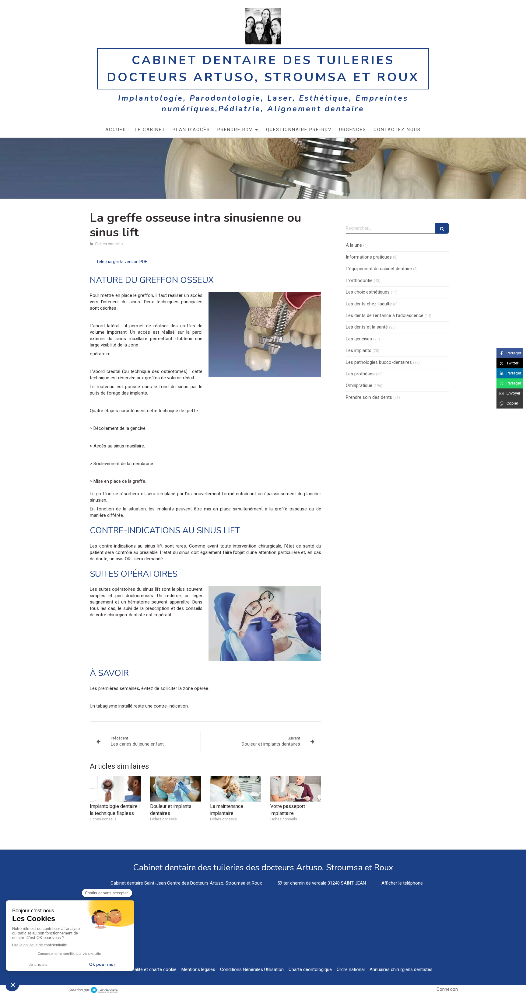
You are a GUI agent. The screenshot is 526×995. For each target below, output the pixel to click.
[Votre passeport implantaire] (295, 789)
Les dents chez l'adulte (369, 304)
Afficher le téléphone (402, 883)
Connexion (447, 989)
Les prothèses (360, 374)
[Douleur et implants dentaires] (175, 789)
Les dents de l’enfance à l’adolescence (384, 315)
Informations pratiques (369, 257)
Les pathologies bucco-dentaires (379, 362)
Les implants (358, 350)
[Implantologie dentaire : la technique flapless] (115, 789)
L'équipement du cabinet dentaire (379, 268)
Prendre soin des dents (369, 397)
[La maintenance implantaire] (235, 789)
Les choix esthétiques (368, 292)
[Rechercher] (442, 228)
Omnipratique (359, 385)
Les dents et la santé (367, 327)
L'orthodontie (359, 280)
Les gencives (359, 339)
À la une (354, 245)
